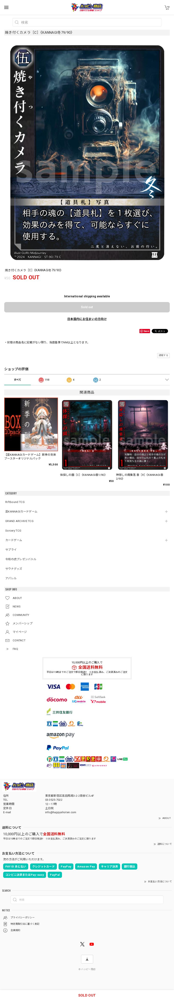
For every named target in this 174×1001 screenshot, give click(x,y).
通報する (163, 355)
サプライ (11, 549)
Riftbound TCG (15, 502)
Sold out (87, 307)
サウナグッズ (13, 568)
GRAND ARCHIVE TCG (19, 521)
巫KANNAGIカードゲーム (21, 511)
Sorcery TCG (13, 530)
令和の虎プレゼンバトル (20, 559)
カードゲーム (13, 540)
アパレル (11, 578)
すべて (17, 379)
